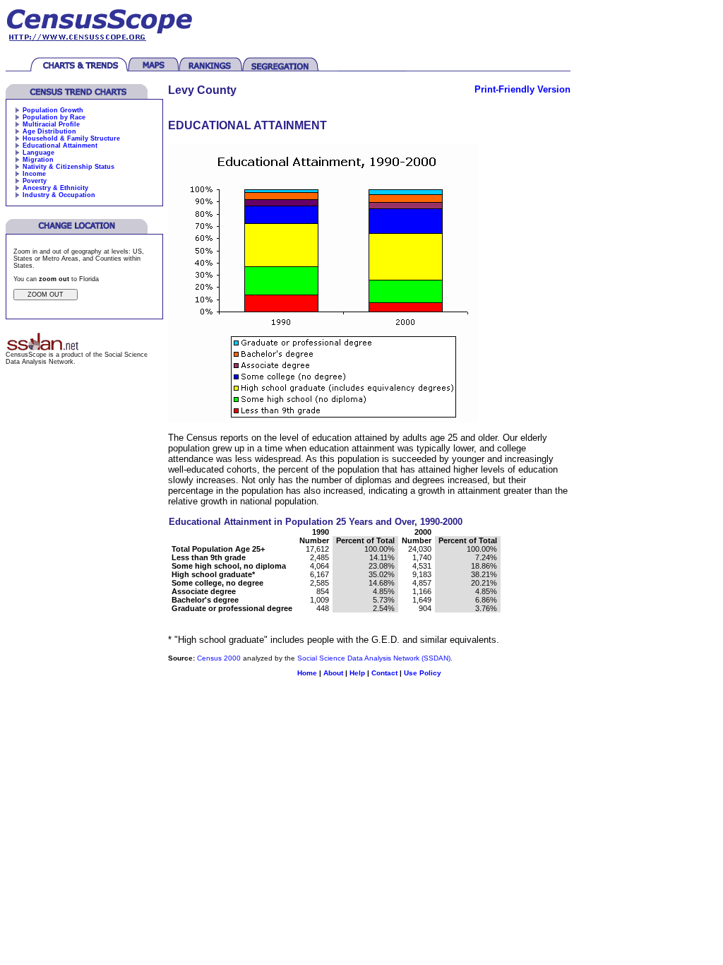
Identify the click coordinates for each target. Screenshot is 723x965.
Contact (384, 673)
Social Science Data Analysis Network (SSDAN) (373, 658)
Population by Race (54, 117)
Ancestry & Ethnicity (55, 187)
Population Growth (53, 110)
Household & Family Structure (71, 138)
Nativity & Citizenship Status (68, 166)
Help (357, 673)
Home (307, 673)
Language (38, 152)
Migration (38, 159)
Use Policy (422, 673)
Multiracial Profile (51, 124)
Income (34, 173)
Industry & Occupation (59, 195)
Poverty (35, 180)
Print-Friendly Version (522, 89)
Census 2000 (219, 658)
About (333, 673)
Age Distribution (49, 131)
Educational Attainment (60, 145)
